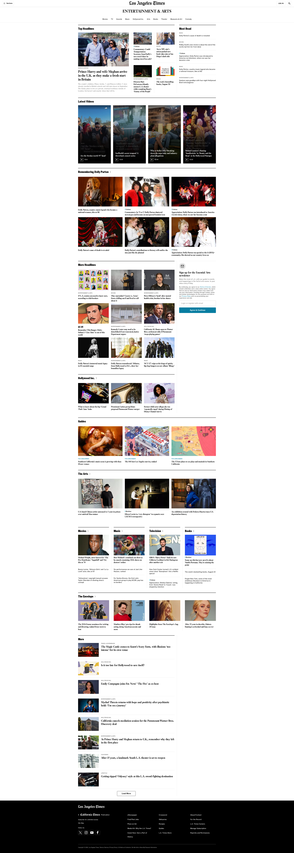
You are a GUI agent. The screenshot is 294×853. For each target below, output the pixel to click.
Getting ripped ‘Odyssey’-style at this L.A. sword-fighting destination (137, 776)
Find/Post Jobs (133, 819)
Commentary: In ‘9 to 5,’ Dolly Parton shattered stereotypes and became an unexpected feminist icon (145, 213)
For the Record (195, 819)
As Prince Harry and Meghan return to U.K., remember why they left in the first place (137, 741)
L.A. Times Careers (197, 824)
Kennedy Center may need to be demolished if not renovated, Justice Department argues (125, 332)
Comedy (188, 19)
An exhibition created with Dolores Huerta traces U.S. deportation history (192, 513)
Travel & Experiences (108, 643)
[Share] (106, 108)
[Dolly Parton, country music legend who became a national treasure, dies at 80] (100, 191)
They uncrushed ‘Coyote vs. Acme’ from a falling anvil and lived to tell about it (125, 298)
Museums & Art (176, 19)
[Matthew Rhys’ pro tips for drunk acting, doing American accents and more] (129, 610)
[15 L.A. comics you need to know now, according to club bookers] (93, 280)
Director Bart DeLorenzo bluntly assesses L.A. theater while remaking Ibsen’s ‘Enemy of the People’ (142, 87)
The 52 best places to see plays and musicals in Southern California (193, 463)
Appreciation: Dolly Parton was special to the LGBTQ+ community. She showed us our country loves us (193, 254)
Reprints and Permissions (200, 833)
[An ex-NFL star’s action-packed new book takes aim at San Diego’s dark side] (165, 38)
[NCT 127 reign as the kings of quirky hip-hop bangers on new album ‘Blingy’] (159, 347)
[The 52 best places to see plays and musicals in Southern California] (193, 441)
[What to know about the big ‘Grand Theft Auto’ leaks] (93, 393)
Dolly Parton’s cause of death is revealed (194, 36)
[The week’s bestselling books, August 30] (165, 71)
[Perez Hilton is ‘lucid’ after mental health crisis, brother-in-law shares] (159, 280)
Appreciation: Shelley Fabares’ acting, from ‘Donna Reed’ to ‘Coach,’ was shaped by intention (163, 585)
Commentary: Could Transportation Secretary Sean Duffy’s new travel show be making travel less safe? (142, 54)
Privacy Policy (186, 296)
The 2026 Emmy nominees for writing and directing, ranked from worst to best (93, 627)
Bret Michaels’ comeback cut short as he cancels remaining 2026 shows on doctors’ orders (128, 560)
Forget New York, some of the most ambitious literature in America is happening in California (198, 581)
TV (112, 19)
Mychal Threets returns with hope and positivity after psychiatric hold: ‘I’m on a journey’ (135, 704)
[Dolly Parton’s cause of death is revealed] (100, 232)
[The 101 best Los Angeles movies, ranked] (147, 441)
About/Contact (195, 815)
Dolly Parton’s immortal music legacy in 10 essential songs (92, 364)
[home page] (147, 3)
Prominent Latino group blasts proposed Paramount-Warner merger (125, 408)
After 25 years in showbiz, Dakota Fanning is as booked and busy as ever (199, 625)
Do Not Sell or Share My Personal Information (144, 847)
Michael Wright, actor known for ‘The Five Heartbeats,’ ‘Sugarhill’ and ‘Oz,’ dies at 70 (93, 560)
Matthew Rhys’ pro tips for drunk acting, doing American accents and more (127, 627)
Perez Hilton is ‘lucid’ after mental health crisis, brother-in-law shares (157, 297)
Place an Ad (131, 824)
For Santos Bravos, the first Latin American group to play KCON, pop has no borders (128, 580)
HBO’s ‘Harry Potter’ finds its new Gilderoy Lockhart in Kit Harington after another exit (163, 560)
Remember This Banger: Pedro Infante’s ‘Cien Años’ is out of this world (91, 332)
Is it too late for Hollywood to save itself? (122, 665)
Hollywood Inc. (138, 19)
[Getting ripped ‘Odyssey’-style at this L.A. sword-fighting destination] (88, 779)
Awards (119, 19)
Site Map (81, 823)
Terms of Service (205, 287)
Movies (105, 19)
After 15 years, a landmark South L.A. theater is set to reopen (133, 758)
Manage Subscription (198, 828)
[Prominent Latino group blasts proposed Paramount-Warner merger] (126, 393)
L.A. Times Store (165, 833)
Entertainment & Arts (141, 79)
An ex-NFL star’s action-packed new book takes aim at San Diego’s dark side (164, 53)
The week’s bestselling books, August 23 (200, 572)
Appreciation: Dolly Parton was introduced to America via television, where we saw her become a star (196, 58)
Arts (148, 19)
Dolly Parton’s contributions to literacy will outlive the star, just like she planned (146, 251)
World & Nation (83, 68)
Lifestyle (104, 773)
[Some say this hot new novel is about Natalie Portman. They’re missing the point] (200, 545)
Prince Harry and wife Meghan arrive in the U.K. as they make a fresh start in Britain (102, 75)
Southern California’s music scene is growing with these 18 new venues (99, 463)
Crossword (163, 815)
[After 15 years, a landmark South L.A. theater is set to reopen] (88, 761)
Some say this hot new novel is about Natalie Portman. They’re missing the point (199, 562)
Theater (164, 19)
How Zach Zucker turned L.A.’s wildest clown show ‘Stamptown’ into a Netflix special (163, 571)
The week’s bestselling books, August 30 (165, 83)
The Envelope (85, 596)
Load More (126, 793)
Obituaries (163, 819)
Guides (161, 828)
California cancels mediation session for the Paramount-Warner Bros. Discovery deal (137, 722)
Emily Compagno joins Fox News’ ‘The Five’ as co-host (130, 684)
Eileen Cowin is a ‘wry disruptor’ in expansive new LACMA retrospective (144, 515)
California (104, 754)
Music (127, 19)
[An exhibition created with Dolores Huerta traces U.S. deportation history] (193, 493)
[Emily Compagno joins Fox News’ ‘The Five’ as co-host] (88, 687)
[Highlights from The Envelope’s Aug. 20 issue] (164, 610)
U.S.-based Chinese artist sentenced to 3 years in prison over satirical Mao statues (99, 513)
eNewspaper (132, 815)
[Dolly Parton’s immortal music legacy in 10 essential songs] (93, 347)
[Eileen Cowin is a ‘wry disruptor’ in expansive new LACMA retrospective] (147, 493)
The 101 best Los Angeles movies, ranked (141, 461)
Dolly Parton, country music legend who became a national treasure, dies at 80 (97, 211)
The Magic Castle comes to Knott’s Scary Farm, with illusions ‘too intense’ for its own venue (135, 648)
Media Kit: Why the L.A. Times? (139, 828)
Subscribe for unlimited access (88, 819)
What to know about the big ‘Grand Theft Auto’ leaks (92, 408)
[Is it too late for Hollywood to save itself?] (88, 668)
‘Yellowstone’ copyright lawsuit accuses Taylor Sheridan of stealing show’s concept (93, 580)
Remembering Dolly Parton (93, 171)
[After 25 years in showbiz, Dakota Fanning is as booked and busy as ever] (200, 610)
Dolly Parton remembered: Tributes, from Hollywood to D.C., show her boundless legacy (125, 366)
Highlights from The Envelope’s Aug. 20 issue (163, 625)
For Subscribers (83, 458)
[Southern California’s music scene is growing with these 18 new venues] (100, 441)
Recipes (162, 824)
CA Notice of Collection (124, 847)
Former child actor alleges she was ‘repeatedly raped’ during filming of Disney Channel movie (158, 409)
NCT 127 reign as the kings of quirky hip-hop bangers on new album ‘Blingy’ (159, 364)
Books (155, 19)
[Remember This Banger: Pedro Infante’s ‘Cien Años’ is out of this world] (93, 313)
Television (155, 531)
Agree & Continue (197, 310)
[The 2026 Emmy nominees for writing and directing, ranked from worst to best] (93, 610)
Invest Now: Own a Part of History (137, 835)
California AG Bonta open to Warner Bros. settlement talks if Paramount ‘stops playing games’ (158, 332)
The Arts (83, 473)
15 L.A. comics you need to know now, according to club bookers (93, 297)
